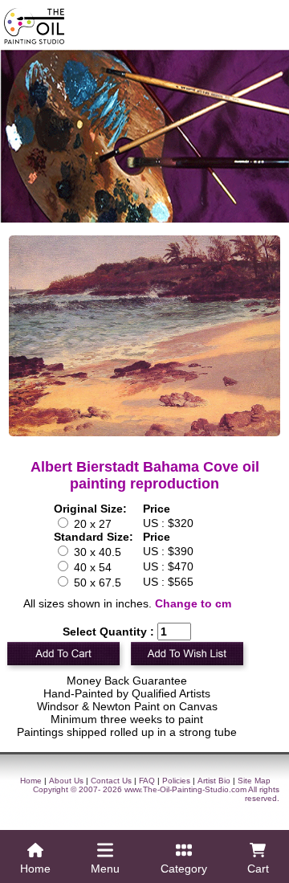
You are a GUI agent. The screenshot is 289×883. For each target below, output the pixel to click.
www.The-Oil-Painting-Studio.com (185, 789)
